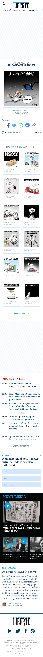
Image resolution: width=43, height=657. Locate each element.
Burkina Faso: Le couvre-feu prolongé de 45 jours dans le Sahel (24, 385)
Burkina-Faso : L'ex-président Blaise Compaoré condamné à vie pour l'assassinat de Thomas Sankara (24, 406)
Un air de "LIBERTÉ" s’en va (19, 572)
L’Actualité (7, 10)
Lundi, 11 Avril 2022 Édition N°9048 (29, 197)
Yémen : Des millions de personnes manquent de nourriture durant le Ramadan (24, 426)
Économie (16, 10)
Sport (38, 10)
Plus (39, 456)
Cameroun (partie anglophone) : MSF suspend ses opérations (23, 418)
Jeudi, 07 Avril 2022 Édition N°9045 (9, 249)
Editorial (9, 567)
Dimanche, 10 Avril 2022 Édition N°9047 (10, 223)
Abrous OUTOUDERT (14, 603)
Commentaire (12, 132)
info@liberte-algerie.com (23, 648)
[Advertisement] (21, 36)
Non (5, 478)
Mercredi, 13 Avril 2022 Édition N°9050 (30, 170)
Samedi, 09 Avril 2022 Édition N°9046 (29, 223)
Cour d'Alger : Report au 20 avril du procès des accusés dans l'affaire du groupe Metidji (24, 396)
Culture (31, 10)
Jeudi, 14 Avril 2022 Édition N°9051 (9, 170)
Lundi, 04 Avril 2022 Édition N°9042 (29, 276)
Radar (24, 10)
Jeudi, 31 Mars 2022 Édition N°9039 (29, 302)
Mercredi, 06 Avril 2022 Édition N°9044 (30, 249)
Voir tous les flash (21, 446)
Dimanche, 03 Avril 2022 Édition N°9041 (10, 302)
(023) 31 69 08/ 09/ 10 (26, 645)
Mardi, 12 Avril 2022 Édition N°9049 (9, 197)
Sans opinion (9, 485)
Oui (5, 472)
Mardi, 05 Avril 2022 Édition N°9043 (9, 276)
